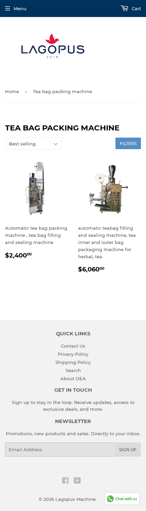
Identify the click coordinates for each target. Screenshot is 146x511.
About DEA (73, 378)
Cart (135, 8)
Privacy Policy (73, 354)
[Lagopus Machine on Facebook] (65, 481)
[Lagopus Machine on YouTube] (77, 481)
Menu (20, 8)
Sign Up (127, 449)
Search (73, 370)
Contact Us (73, 346)
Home (12, 91)
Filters (128, 143)
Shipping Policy (73, 362)
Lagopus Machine (75, 499)
